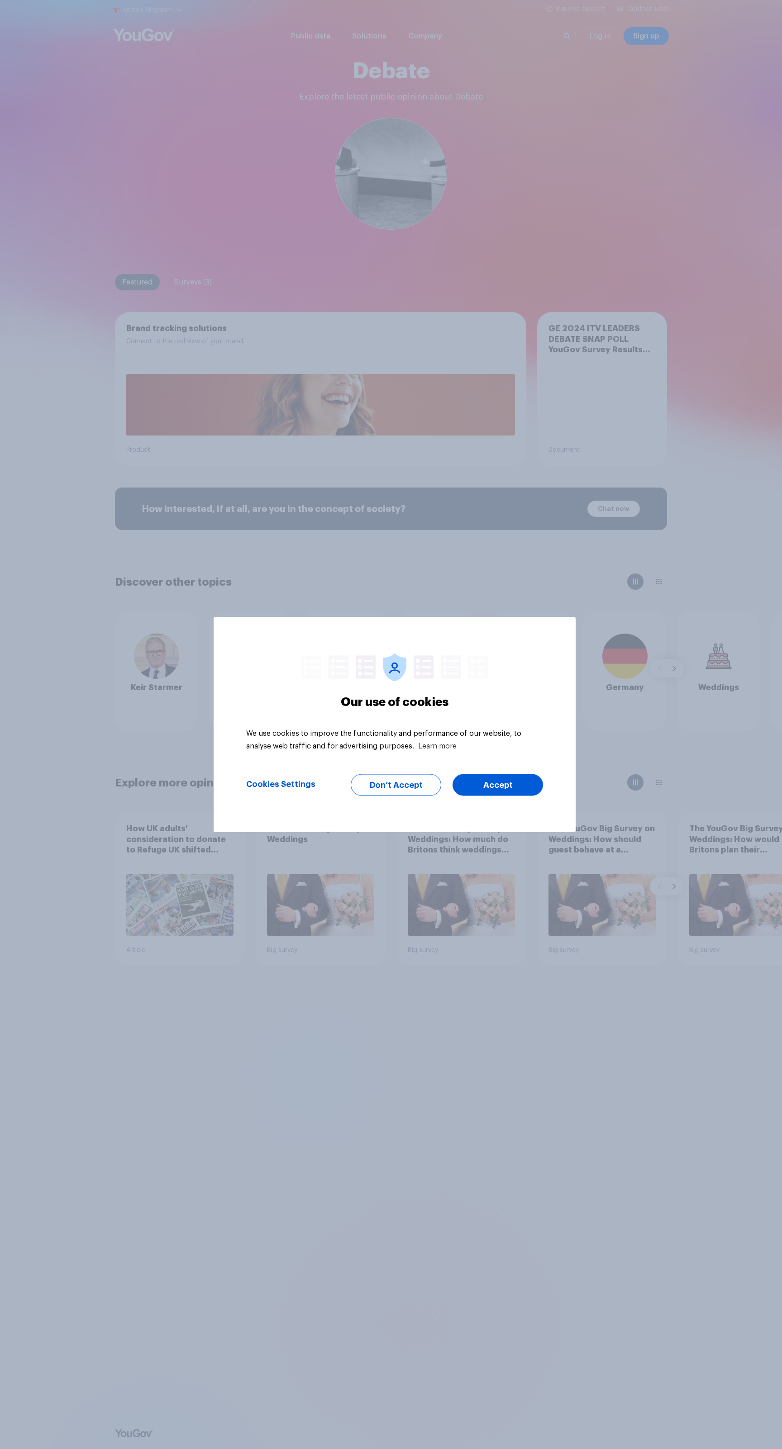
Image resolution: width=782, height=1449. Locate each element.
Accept (498, 785)
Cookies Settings (280, 784)
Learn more (437, 746)
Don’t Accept (396, 785)
